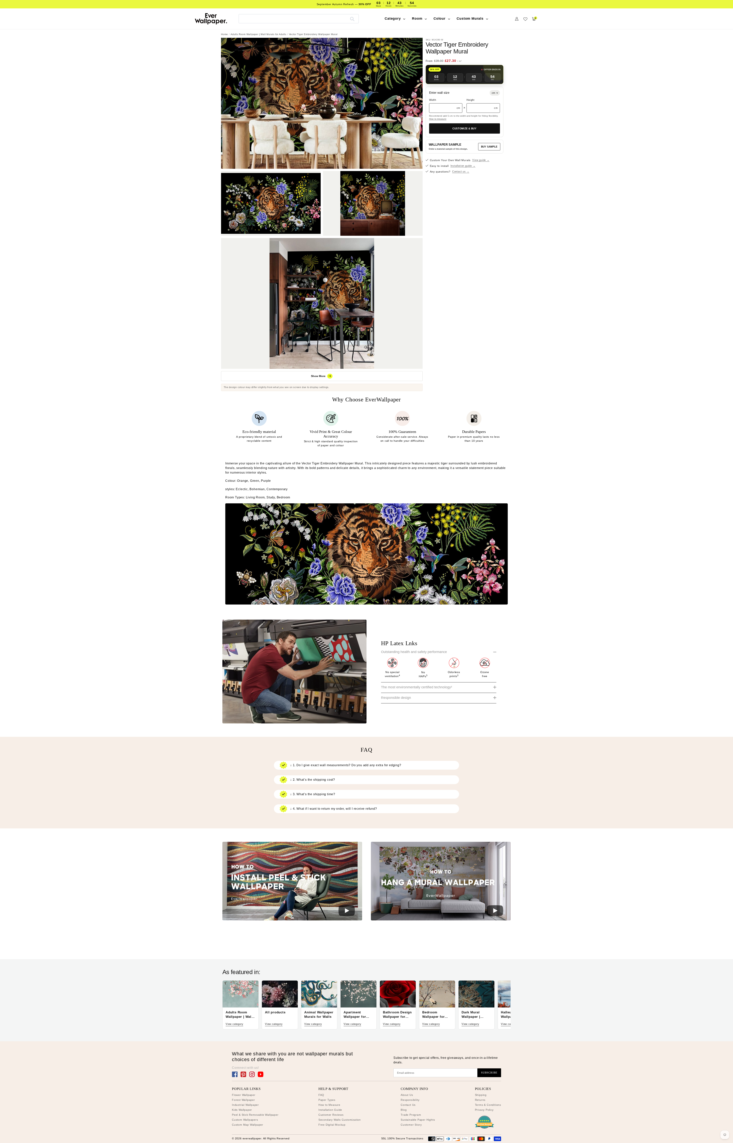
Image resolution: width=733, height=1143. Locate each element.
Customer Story (411, 1124)
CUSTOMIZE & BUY (464, 128)
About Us (407, 1094)
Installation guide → (462, 166)
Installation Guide (330, 1109)
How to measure (437, 119)
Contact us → (460, 171)
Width (432, 100)
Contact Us (408, 1104)
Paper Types (326, 1099)
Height (471, 100)
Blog (404, 1109)
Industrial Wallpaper (245, 1104)
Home (224, 34)
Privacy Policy (484, 1109)
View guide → (480, 160)
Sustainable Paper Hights (418, 1119)
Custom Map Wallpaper (247, 1124)
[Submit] (352, 18)
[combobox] (298, 18)
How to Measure (329, 1104)
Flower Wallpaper (243, 1094)
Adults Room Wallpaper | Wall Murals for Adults (258, 34)
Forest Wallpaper (243, 1099)
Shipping (481, 1094)
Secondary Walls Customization (339, 1119)
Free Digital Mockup (332, 1124)
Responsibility (410, 1099)
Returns (480, 1099)
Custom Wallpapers (245, 1119)
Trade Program (411, 1114)
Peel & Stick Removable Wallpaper (255, 1114)
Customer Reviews (331, 1114)
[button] (292, 882)
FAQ (321, 1094)
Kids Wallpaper (242, 1109)
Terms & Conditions (488, 1104)
